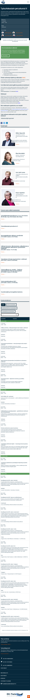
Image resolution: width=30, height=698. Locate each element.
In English (3, 678)
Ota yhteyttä (5, 55)
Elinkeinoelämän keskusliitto (9, 683)
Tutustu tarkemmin (5, 653)
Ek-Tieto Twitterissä (7, 662)
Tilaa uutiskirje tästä (5, 644)
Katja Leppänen (19, 35)
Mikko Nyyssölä (8, 32)
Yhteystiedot (4, 668)
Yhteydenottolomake (6, 681)
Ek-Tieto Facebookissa (8, 658)
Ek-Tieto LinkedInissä (7, 665)
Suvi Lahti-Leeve (8, 35)
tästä (23, 77)
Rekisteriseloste (4, 672)
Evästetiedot (4, 675)
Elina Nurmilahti (19, 32)
